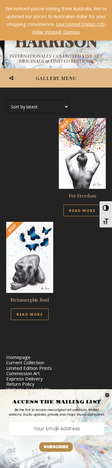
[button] (57, 412)
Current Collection (25, 362)
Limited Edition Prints (29, 368)
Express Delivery (24, 378)
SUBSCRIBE (56, 447)
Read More (82, 210)
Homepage (18, 357)
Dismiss (71, 32)
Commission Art (23, 373)
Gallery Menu (56, 78)
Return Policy (20, 384)
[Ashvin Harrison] (56, 40)
